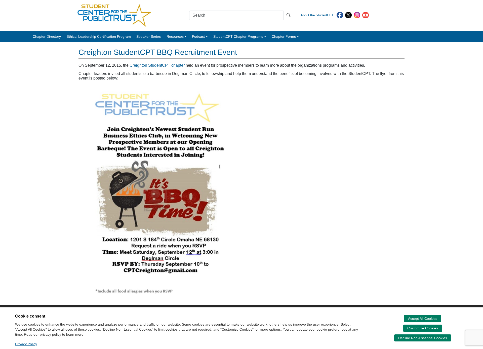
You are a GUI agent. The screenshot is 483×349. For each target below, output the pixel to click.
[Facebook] (340, 15)
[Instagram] (357, 15)
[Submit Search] (288, 15)
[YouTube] (365, 15)
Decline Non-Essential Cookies (422, 338)
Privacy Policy (26, 344)
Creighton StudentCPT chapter (157, 65)
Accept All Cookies (422, 319)
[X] (348, 15)
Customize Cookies (422, 328)
